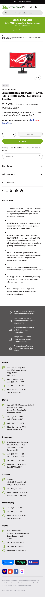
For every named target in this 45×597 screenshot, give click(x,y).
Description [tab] (7, 200)
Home (4, 35)
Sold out (30, 134)
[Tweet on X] (11, 190)
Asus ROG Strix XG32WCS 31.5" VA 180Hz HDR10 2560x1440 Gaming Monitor (21, 38)
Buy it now (23, 141)
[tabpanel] (22, 251)
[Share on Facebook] (16, 190)
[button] (36, 7)
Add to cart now (22, 30)
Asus (4, 89)
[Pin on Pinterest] (21, 190)
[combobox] (22, 12)
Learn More (6, 123)
